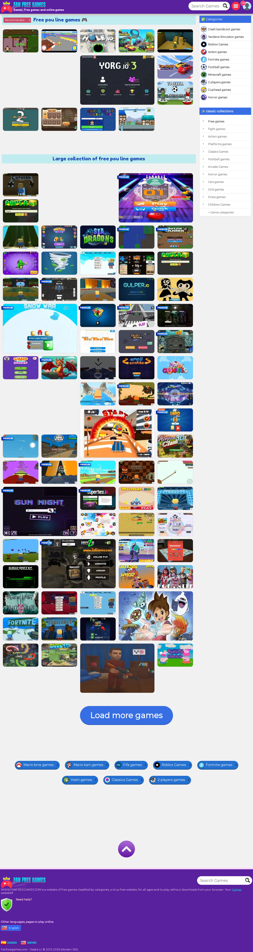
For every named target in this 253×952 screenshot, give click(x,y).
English (14, 928)
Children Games (219, 204)
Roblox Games (218, 44)
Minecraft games (219, 74)
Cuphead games (219, 89)
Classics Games (218, 151)
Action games (217, 52)
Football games (218, 67)
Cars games (216, 182)
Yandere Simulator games (226, 37)
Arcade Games (218, 166)
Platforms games (219, 144)
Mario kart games (88, 765)
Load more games (126, 715)
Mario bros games (38, 765)
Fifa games (132, 765)
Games (236, 889)
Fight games (216, 129)
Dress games (216, 197)
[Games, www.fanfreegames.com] (24, 7)
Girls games (216, 189)
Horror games (217, 97)
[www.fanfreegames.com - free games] (24, 882)
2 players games (219, 82)
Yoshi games (81, 780)
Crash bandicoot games (224, 29)
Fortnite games (218, 59)
